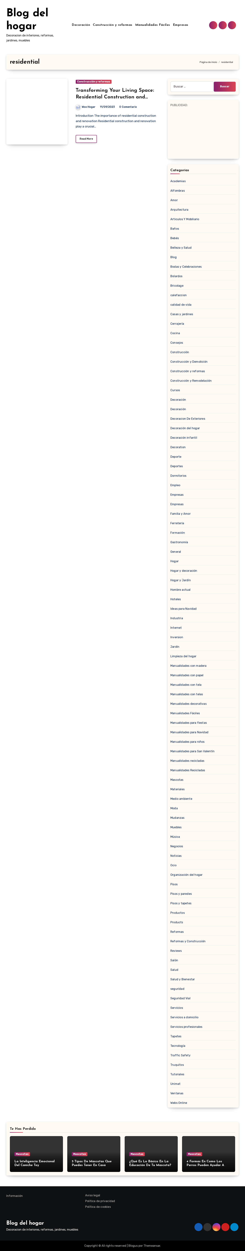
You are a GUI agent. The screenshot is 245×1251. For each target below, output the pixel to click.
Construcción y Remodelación (191, 380)
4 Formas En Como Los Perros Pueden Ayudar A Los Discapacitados (205, 1165)
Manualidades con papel (186, 675)
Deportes (176, 466)
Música (175, 836)
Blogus (133, 1245)
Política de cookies (98, 1207)
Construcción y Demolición (189, 361)
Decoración (81, 25)
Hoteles (175, 599)
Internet (176, 627)
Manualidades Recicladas (187, 770)
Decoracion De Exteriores (187, 418)
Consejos (176, 342)
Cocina (175, 333)
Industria (176, 618)
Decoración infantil (183, 437)
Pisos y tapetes (180, 903)
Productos (177, 912)
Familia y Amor (180, 513)
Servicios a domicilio (184, 1017)
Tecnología (177, 1046)
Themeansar (151, 1245)
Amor (174, 200)
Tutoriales (177, 1074)
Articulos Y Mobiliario (184, 219)
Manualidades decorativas (188, 703)
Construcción (179, 352)
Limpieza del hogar (183, 656)
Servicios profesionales (186, 1027)
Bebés (174, 238)
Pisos (174, 884)
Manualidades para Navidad (189, 732)
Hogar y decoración (183, 570)
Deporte (175, 456)
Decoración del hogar (185, 428)
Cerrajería (177, 323)
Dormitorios (178, 475)
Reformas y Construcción (188, 941)
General (175, 551)
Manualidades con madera (188, 665)
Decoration (178, 447)
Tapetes (175, 1036)
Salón (174, 960)
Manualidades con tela (185, 684)
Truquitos (177, 1065)
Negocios (176, 846)
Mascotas (176, 779)
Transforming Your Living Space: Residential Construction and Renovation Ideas (115, 97)
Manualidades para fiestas (188, 722)
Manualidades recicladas (187, 760)
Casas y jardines (181, 314)
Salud (174, 970)
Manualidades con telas (186, 694)
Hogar (174, 561)
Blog (173, 257)
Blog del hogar (25, 1223)
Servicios (176, 1008)
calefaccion (178, 295)
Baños (174, 228)
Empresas (180, 25)
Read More (86, 138)
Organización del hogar (186, 874)
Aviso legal (92, 1195)
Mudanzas (177, 817)
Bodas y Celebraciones (186, 266)
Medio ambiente (181, 798)
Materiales (177, 789)
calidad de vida (180, 304)
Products (176, 922)
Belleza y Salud (181, 247)
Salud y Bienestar (182, 979)
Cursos (175, 390)
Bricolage (176, 285)
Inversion (176, 637)
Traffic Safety (180, 1055)
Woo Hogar (88, 106)
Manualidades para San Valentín (192, 751)
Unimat (175, 1084)
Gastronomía (179, 542)
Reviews (176, 951)
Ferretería (177, 523)
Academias (178, 181)
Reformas (177, 931)
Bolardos (176, 276)
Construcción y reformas (112, 25)
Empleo (175, 485)
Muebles (176, 827)
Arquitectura (179, 209)
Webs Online (178, 1103)
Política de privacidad (100, 1201)
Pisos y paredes (181, 893)
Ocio (173, 865)
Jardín (174, 646)
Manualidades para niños (187, 741)
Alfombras (177, 190)
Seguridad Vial (180, 998)
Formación (177, 532)
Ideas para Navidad (183, 608)
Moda (174, 808)
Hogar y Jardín (180, 580)
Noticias (176, 855)
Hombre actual (180, 589)
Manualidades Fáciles (152, 25)
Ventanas (176, 1093)
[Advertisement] (204, 133)
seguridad (177, 989)
